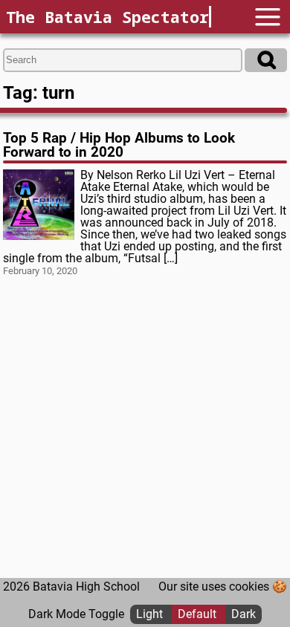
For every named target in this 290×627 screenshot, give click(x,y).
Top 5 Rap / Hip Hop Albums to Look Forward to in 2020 (119, 145)
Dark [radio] (243, 614)
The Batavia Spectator (107, 16)
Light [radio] (151, 614)
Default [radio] (198, 614)
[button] (268, 17)
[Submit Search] (266, 60)
